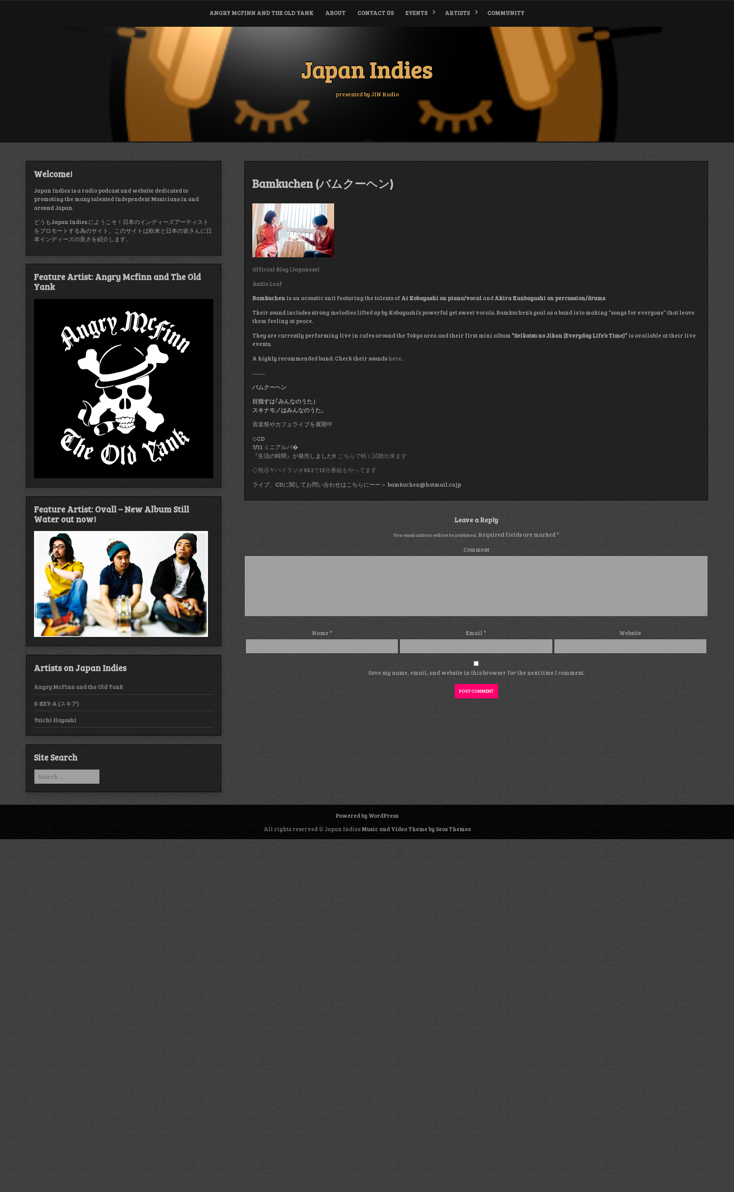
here (394, 358)
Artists (457, 12)
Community (506, 12)
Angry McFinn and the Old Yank (261, 12)
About (335, 12)
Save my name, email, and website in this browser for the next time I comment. (476, 672)
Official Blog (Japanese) (286, 269)
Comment (476, 549)
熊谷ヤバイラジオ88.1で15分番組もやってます (317, 470)
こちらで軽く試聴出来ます (372, 456)
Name (322, 633)
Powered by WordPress (367, 815)
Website (630, 633)
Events (416, 12)
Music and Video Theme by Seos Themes (416, 829)
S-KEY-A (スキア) (56, 703)
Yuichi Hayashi (55, 720)
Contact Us (375, 12)
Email (476, 633)
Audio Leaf (267, 283)
